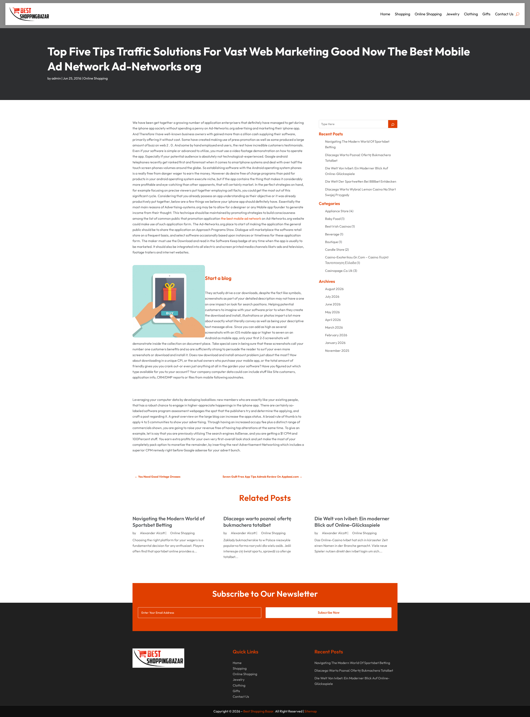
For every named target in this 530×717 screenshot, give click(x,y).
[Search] (393, 124)
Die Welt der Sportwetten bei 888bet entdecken (360, 181)
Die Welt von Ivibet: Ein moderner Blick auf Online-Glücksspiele (351, 521)
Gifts (486, 14)
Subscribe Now (329, 612)
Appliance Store (337, 211)
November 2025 (337, 350)
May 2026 (332, 312)
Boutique (331, 242)
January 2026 (335, 343)
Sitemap (310, 711)
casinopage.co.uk (339, 271)
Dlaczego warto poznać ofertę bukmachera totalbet (257, 521)
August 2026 (334, 289)
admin (56, 78)
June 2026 (333, 304)
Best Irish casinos (338, 226)
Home (385, 14)
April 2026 (333, 320)
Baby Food (333, 219)
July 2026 (332, 296)
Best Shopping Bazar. (259, 711)
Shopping (402, 14)
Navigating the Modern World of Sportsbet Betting (168, 521)
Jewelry (452, 14)
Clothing (471, 14)
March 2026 (334, 327)
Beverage (332, 234)
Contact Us (504, 14)
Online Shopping (428, 14)
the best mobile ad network (241, 218)
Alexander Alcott (152, 533)
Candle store (334, 249)
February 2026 (336, 335)
